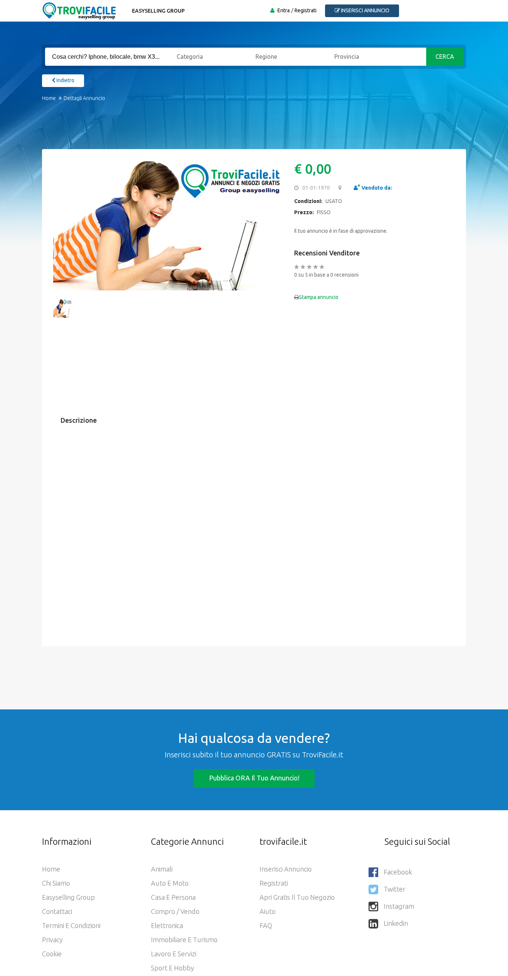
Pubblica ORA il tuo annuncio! (254, 778)
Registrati (305, 10)
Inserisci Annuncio (286, 869)
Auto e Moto (170, 883)
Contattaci (57, 911)
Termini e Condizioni (71, 925)
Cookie (52, 953)
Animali (162, 869)
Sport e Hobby (172, 968)
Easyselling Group (158, 11)
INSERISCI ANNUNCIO (364, 10)
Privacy (52, 939)
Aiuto (268, 911)
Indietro (64, 80)
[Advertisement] (246, 130)
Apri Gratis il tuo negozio (297, 897)
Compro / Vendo (175, 911)
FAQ (266, 925)
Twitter (394, 889)
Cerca (444, 56)
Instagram (399, 906)
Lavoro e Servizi (173, 953)
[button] (62, 225)
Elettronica (167, 925)
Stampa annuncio (318, 297)
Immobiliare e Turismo (184, 939)
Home (49, 98)
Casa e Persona (173, 897)
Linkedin (396, 923)
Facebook (398, 872)
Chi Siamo (56, 883)
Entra (283, 10)
